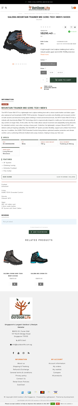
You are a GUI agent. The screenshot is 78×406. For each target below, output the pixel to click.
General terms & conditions (21, 372)
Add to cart (64, 80)
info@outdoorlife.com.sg (22, 345)
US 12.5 (60, 72)
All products (57, 376)
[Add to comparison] (74, 27)
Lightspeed (50, 397)
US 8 (51, 72)
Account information (57, 363)
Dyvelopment (69, 397)
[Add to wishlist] (71, 27)
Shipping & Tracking (21, 366)
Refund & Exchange (21, 369)
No (58, 403)
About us (21, 363)
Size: (43, 68)
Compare (57, 372)
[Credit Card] (29, 392)
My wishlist (57, 369)
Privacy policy (21, 376)
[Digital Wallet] (35, 392)
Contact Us (21, 379)
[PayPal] (48, 392)
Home (20, 13)
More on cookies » (67, 403)
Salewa (39, 19)
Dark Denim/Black (48, 64)
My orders (57, 366)
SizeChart (21, 385)
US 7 (43, 72)
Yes (52, 403)
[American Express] (22, 392)
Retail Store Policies (21, 382)
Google (58, 400)
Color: (43, 60)
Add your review (40, 232)
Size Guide (39, 177)
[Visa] (55, 392)
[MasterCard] (42, 392)
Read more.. (45, 54)
